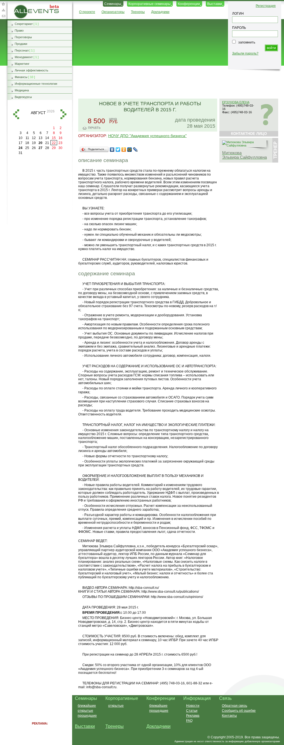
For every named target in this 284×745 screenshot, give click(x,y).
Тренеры (138, 12)
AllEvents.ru (23, 7)
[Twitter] (118, 149)
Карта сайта (3, 10)
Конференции (189, 4)
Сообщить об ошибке (239, 711)
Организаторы (113, 12)
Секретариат (24, 23)
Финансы (21, 77)
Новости (192, 706)
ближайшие (87, 706)
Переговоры (23, 37)
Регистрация (266, 6)
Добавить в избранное (3, 4)
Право (19, 30)
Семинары (112, 4)
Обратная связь (3, 16)
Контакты (229, 716)
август (38, 113)
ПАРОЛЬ (239, 28)
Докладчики (160, 12)
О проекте (87, 12)
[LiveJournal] (135, 149)
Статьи (191, 711)
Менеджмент (24, 57)
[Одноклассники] (124, 149)
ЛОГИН (238, 14)
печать (94, 127)
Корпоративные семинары (149, 4)
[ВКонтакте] (112, 149)
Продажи (21, 43)
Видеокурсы (23, 97)
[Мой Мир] (130, 149)
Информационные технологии (36, 83)
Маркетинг (22, 63)
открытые (85, 711)
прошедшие (87, 716)
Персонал (22, 50)
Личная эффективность (31, 70)
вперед (63, 114)
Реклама (192, 716)
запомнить (246, 42)
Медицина (22, 90)
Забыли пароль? (245, 53)
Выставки (214, 4)
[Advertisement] (176, 82)
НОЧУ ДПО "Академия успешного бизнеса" (147, 135)
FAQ (189, 721)
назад (16, 114)
